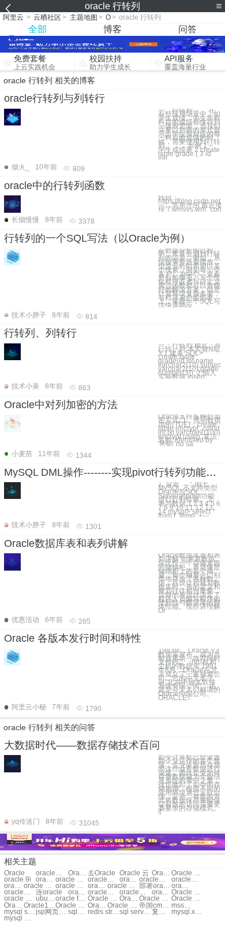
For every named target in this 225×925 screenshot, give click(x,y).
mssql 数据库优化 (181, 905)
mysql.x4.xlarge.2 (187, 912)
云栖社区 (47, 17)
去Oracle (101, 873)
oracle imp (78, 892)
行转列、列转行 (40, 333)
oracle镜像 (97, 886)
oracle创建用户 (103, 892)
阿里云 (13, 17)
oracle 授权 (71, 886)
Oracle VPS (187, 892)
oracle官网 (129, 879)
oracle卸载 (103, 879)
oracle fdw (71, 899)
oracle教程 (52, 873)
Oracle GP (103, 899)
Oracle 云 (134, 873)
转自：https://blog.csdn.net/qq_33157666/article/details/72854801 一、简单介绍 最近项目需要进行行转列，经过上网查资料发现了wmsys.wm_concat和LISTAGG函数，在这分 (189, 203)
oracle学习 (155, 879)
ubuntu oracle (45, 899)
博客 (112, 29)
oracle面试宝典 (135, 892)
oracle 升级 (71, 879)
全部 (37, 29)
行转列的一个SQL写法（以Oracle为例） (97, 238)
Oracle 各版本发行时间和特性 (72, 638)
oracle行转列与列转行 (54, 98)
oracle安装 (45, 879)
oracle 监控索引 (20, 899)
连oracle (49, 892)
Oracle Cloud (71, 905)
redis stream (103, 912)
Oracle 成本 (161, 873)
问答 (187, 29)
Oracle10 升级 (39, 905)
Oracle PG (129, 899)
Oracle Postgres (14, 905)
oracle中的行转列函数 (54, 185)
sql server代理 (135, 912)
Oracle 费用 (187, 873)
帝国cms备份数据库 (155, 905)
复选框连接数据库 (161, 912)
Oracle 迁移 (78, 873)
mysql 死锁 (20, 918)
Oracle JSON (97, 905)
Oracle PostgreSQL (187, 899)
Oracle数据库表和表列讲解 (66, 543)
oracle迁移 (181, 886)
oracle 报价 (39, 886)
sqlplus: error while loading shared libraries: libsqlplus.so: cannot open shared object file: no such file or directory (78, 912)
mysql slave (20, 912)
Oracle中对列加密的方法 (61, 404)
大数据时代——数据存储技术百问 (82, 745)
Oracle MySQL (155, 899)
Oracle (14, 873)
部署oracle (155, 886)
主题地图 (83, 17)
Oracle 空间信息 (123, 905)
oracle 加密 (123, 886)
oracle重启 (20, 892)
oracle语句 (14, 886)
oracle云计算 (161, 892)
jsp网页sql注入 (52, 912)
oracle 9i (17, 879)
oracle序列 (187, 879)
